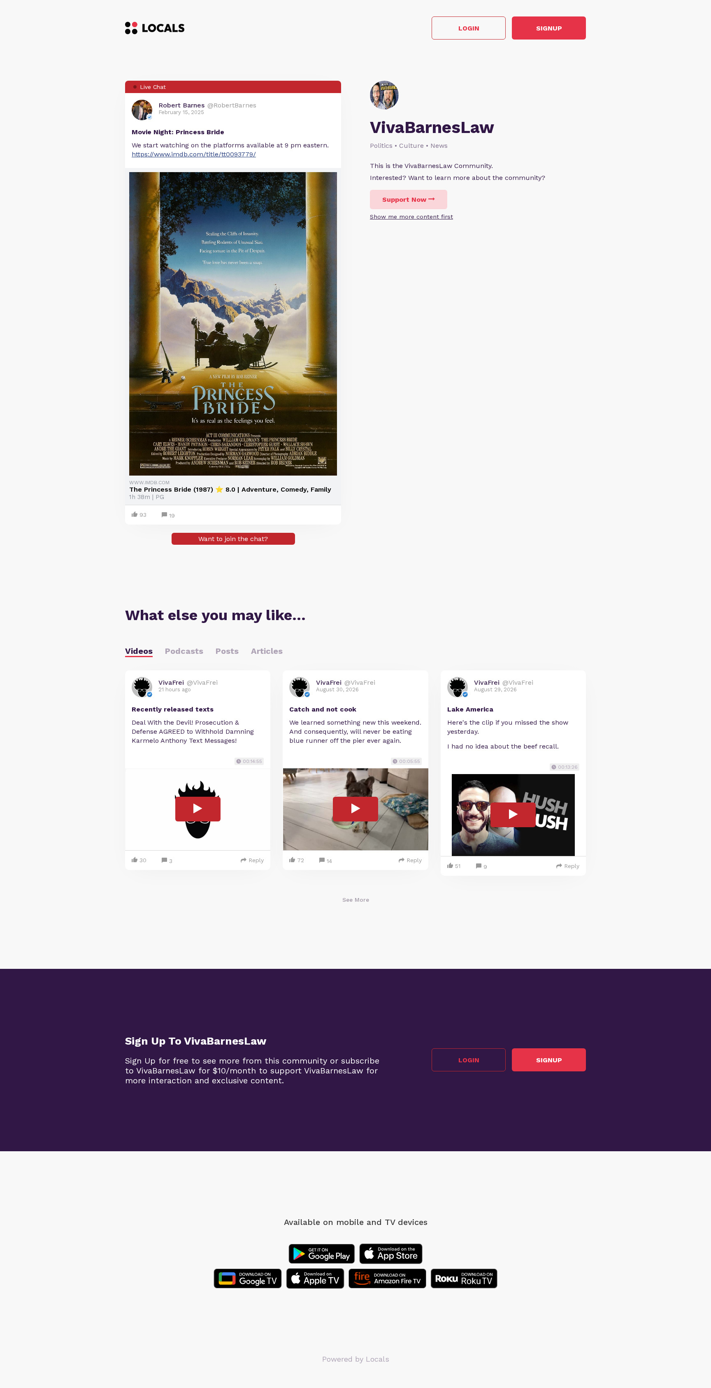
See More (355, 899)
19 (172, 515)
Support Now (404, 199)
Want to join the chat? (233, 539)
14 (329, 861)
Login (468, 28)
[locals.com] (154, 28)
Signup (549, 28)
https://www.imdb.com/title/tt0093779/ (194, 154)
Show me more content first (411, 216)
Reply (256, 860)
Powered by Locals (355, 1359)
